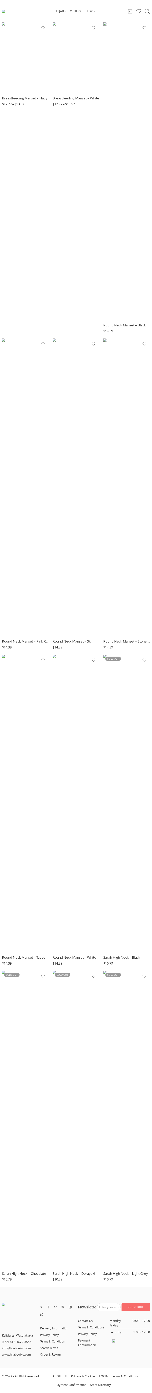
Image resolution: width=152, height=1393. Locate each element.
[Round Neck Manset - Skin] (76, 487)
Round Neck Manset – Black (124, 325)
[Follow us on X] (41, 1307)
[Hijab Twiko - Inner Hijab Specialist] (11, 11)
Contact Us (85, 1321)
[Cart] (130, 11)
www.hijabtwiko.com (16, 1354)
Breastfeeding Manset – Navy (24, 98)
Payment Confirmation (87, 1343)
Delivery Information (54, 1328)
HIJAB (60, 11)
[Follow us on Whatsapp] (41, 1314)
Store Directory (100, 1385)
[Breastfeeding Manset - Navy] (25, 57)
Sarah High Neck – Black (121, 957)
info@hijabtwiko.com (16, 1348)
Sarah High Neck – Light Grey (125, 1273)
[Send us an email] (55, 1307)
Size (4, 63)
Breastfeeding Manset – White (76, 98)
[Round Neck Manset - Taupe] (25, 803)
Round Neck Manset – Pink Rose (25, 641)
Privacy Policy (49, 1335)
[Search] (147, 11)
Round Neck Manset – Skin (73, 641)
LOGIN (103, 1376)
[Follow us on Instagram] (70, 1307)
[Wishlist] (43, 28)
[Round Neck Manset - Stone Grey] (126, 487)
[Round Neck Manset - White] (76, 803)
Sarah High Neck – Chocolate (24, 1273)
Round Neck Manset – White (74, 957)
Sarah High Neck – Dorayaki (74, 1273)
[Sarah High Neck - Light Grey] (126, 1119)
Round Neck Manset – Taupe (24, 957)
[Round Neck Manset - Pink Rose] (25, 487)
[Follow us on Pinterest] (63, 1307)
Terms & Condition (52, 1341)
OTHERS (75, 11)
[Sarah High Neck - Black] (126, 803)
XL (12, 87)
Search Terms (49, 1348)
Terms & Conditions (91, 1327)
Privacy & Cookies (83, 1376)
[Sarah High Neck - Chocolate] (25, 1119)
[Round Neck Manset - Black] (126, 170)
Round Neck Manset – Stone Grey (126, 641)
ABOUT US (60, 1376)
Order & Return (50, 1354)
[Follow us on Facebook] (48, 1307)
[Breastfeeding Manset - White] (76, 57)
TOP (90, 11)
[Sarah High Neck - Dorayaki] (76, 1119)
